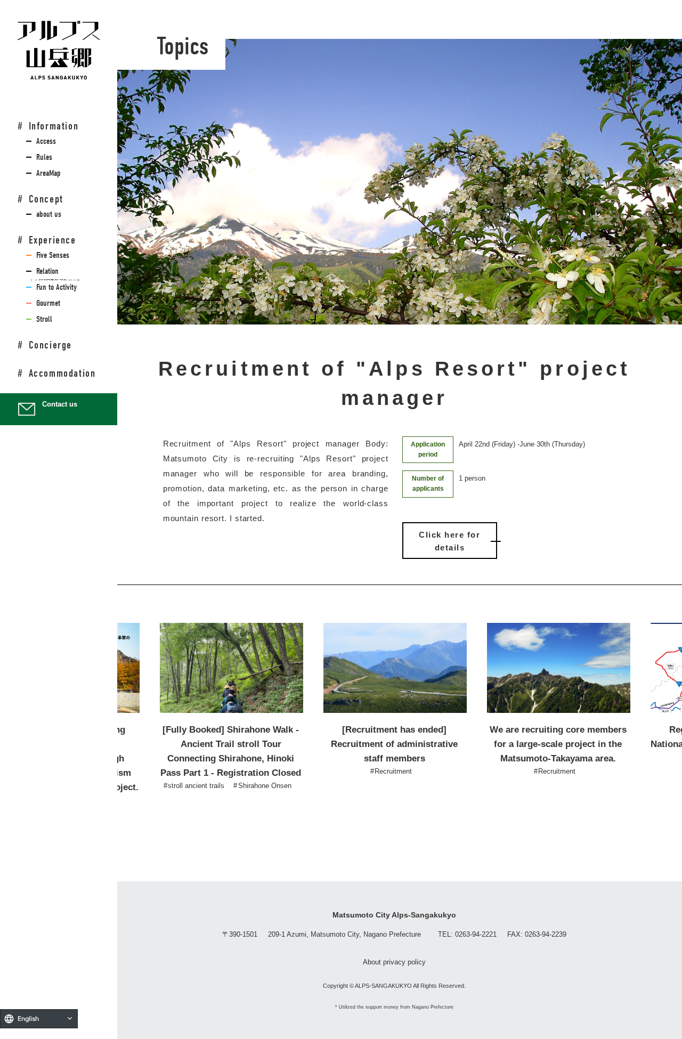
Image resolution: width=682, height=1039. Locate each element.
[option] (231, 707)
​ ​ (44, 141)
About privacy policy (394, 962)
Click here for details (449, 541)
